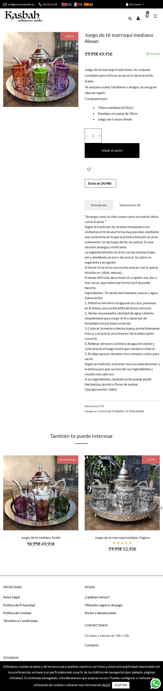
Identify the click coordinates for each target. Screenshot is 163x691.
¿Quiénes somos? (97, 597)
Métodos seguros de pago (104, 605)
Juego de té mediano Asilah (40, 537)
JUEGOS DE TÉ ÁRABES (111, 411)
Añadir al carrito (112, 150)
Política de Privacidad (19, 605)
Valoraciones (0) (130, 205)
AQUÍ (106, 685)
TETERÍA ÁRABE (135, 411)
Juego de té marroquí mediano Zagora (122, 537)
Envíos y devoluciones (100, 613)
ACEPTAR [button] (121, 685)
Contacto (91, 645)
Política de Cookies (17, 613)
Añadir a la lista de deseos (89, 169)
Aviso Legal (11, 597)
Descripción (99, 205)
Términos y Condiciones (20, 621)
